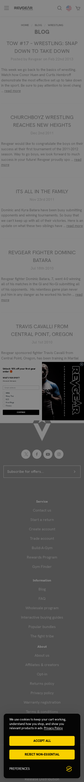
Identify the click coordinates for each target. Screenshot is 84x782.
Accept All (42, 741)
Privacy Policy (53, 728)
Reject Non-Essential (42, 754)
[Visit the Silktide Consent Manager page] (69, 768)
